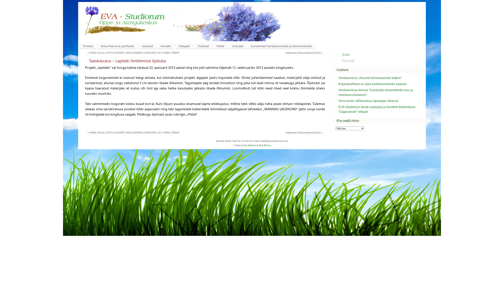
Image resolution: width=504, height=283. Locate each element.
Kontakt (166, 46)
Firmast (88, 46)
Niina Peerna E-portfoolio (117, 46)
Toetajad (184, 46)
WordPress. (265, 145)
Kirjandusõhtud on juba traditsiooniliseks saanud (372, 84)
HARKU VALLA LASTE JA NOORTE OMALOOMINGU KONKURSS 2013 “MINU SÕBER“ (133, 52)
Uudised (147, 46)
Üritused (237, 46)
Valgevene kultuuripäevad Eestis (304, 52)
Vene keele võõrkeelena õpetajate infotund (368, 101)
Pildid (220, 46)
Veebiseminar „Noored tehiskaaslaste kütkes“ (370, 78)
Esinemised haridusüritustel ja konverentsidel (281, 46)
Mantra (252, 145)
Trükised (203, 46)
